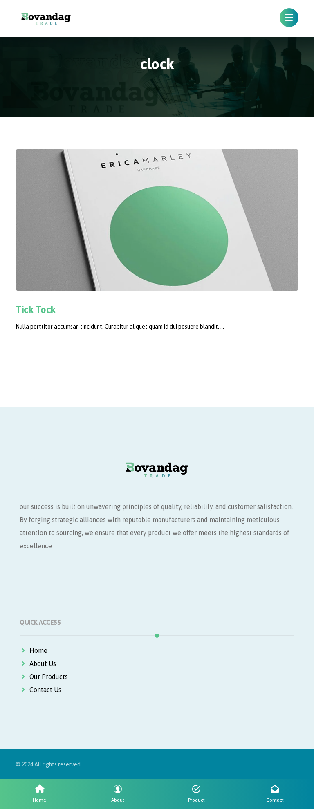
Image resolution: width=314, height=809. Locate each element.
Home (38, 650)
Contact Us (45, 689)
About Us (42, 663)
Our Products (48, 676)
